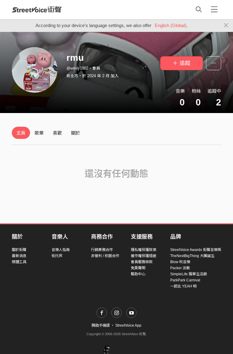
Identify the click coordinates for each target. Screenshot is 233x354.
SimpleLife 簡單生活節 (188, 274)
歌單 (39, 133)
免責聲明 (138, 268)
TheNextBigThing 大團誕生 (192, 256)
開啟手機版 (101, 325)
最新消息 (19, 256)
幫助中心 (138, 274)
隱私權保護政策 (143, 250)
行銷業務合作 (102, 250)
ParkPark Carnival (185, 280)
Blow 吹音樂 (180, 262)
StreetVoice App (128, 325)
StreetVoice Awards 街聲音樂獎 (195, 250)
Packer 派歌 (180, 268)
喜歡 (57, 133)
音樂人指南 (61, 250)
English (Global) (170, 25)
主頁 (20, 133)
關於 (75, 133)
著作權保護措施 (143, 256)
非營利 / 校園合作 (105, 256)
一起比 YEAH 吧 (183, 286)
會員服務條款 (142, 262)
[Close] (226, 25)
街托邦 (57, 256)
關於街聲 (19, 250)
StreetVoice (37, 9)
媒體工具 (19, 262)
